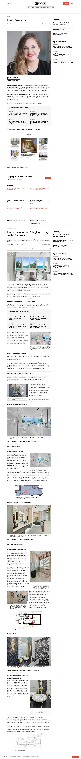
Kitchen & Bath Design (11, 228)
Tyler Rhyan (10, 244)
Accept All (75, 756)
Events (28, 10)
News (24, 10)
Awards (8, 16)
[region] (40, 756)
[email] (33, 27)
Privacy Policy (35, 756)
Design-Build (34, 10)
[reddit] (31, 27)
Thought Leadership (53, 10)
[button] (8, 3)
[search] (10, 3)
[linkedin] (27, 27)
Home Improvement (43, 10)
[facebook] (25, 27)
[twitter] (29, 27)
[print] (50, 27)
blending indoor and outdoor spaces (25, 731)
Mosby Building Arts (13, 79)
